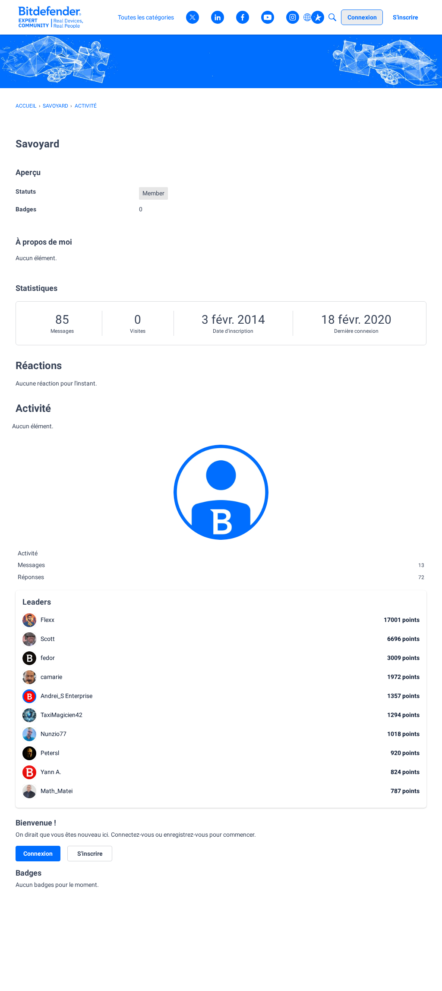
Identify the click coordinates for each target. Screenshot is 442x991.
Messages (62, 331)
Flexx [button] (47, 619)
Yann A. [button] (51, 771)
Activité (28, 553)
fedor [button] (48, 657)
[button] (29, 620)
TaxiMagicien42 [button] (61, 714)
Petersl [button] (50, 752)
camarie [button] (51, 676)
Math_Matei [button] (57, 790)
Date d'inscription (233, 331)
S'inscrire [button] (90, 853)
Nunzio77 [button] (53, 733)
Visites (137, 331)
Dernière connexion (356, 331)
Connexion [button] (38, 853)
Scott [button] (48, 638)
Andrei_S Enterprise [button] (66, 695)
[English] (50, 17)
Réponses (221, 577)
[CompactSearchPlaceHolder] (332, 17)
